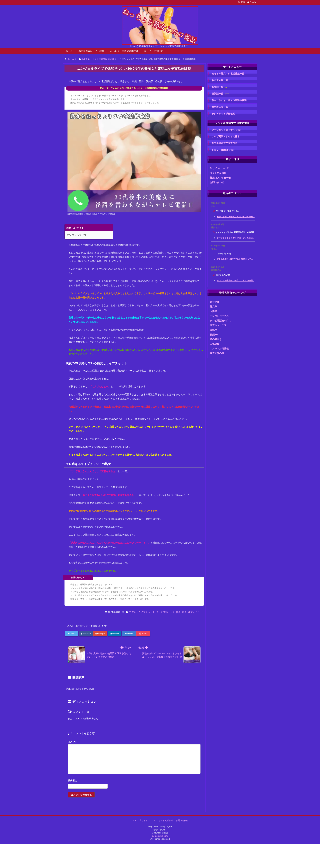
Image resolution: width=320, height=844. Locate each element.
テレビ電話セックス (220, 320)
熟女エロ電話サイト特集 (91, 51)
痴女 (184, 612)
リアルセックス (218, 325)
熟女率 (213, 306)
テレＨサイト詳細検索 (223, 113)
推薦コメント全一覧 (220, 177)
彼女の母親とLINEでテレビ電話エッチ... (235, 259)
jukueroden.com (160, 836)
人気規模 (214, 344)
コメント (72, 741)
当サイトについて (153, 51)
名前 (134, 781)
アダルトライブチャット (142, 612)
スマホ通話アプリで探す (224, 143)
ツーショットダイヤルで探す (227, 130)
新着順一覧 (219, 87)
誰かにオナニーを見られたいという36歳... (235, 216)
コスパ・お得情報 (219, 348)
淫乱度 (213, 330)
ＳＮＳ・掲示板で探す (223, 150)
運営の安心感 (217, 353)
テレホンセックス (219, 316)
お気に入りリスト (221, 107)
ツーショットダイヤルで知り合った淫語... (235, 238)
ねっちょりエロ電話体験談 (124, 51)
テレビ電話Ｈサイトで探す (226, 136)
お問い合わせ (217, 182)
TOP (134, 820)
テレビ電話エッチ (165, 612)
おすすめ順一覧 (220, 80)
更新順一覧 (221, 93)
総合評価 (214, 302)
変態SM (214, 334)
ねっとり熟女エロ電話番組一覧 (228, 73)
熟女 (178, 612)
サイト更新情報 (218, 173)
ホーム (69, 51)
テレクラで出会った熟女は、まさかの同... (235, 280)
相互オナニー (195, 612)
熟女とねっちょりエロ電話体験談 (229, 100)
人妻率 (213, 311)
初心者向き (216, 339)
